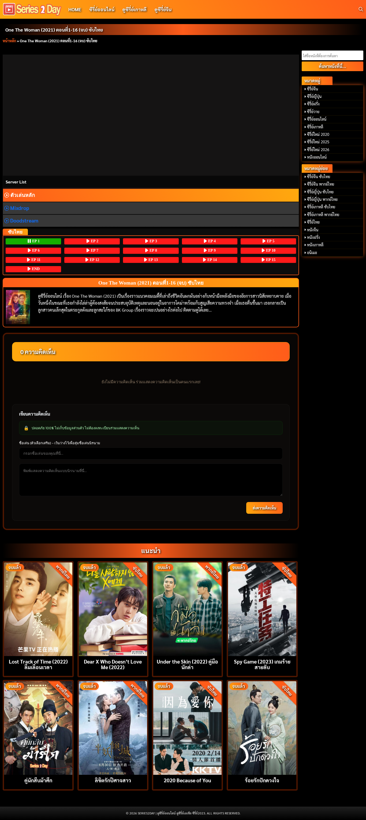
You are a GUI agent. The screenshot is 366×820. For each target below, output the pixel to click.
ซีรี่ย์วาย (313, 111)
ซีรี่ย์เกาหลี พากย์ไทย (323, 214)
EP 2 (94, 241)
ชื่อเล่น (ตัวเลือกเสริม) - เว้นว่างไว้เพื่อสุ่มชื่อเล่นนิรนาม (59, 443)
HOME (74, 9)
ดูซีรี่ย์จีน (163, 9)
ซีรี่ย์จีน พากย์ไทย (320, 184)
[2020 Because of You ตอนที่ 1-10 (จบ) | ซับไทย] (187, 727)
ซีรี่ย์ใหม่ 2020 (318, 134)
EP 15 (270, 260)
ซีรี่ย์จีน (312, 88)
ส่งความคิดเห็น (264, 507)
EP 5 (270, 241)
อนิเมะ (312, 252)
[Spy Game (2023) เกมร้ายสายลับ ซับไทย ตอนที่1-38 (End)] (262, 608)
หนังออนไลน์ (317, 157)
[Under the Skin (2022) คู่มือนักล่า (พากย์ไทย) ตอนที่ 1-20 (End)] (187, 608)
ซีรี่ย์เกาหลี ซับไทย (321, 206)
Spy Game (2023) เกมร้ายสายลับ (262, 664)
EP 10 (270, 250)
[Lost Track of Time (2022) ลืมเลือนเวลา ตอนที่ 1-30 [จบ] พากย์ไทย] (38, 608)
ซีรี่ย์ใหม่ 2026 (318, 149)
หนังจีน (312, 229)
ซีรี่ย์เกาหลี (315, 126)
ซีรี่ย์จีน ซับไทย (318, 176)
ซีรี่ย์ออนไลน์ (101, 9)
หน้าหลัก (9, 40)
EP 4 (211, 241)
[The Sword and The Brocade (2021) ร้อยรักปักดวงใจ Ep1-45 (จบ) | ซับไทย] (262, 727)
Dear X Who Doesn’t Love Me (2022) (113, 664)
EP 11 (35, 260)
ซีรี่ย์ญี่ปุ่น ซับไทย (320, 191)
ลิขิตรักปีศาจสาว (113, 780)
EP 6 (35, 250)
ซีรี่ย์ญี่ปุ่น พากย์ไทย (322, 199)
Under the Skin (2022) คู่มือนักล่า (187, 664)
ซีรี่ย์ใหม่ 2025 (318, 141)
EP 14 (211, 260)
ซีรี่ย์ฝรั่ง (313, 103)
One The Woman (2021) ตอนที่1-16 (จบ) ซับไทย (54, 29)
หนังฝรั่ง (313, 237)
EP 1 (35, 241)
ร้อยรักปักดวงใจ (262, 780)
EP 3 (152, 241)
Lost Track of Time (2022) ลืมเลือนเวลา (38, 664)
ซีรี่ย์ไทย (313, 222)
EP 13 (152, 260)
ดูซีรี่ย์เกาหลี (134, 9)
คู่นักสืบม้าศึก (38, 780)
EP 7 (94, 250)
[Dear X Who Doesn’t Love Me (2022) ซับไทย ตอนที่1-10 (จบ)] (113, 608)
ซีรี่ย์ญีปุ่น (314, 96)
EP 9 (211, 250)
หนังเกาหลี (315, 244)
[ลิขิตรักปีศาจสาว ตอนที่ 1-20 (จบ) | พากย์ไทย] (113, 727)
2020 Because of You (187, 780)
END (35, 269)
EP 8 (152, 250)
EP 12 (94, 260)
